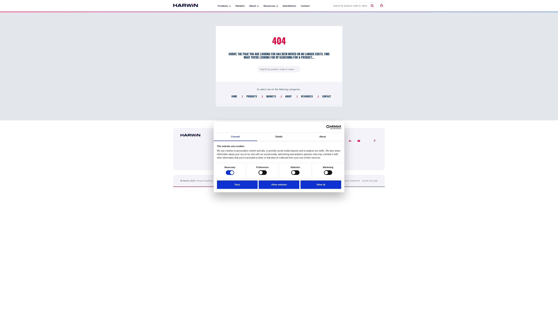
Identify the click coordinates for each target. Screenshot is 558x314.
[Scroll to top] (375, 141)
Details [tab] (279, 136)
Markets (240, 6)
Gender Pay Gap (370, 180)
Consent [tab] (235, 136)
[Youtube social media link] (359, 141)
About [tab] (322, 136)
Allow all (320, 184)
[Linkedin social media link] (350, 141)
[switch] (263, 172)
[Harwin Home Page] (183, 6)
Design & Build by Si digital (209, 180)
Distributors (289, 6)
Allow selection (279, 184)
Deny (237, 184)
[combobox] (353, 5)
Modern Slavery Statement (347, 180)
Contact (305, 6)
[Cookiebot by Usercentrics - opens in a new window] (328, 127)
